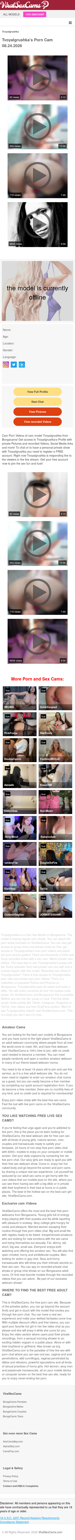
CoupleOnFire (48, 862)
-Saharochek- (48, 837)
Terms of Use (10, 1481)
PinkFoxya (10, 733)
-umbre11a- (11, 862)
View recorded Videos (37, 421)
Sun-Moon (46, 811)
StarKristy (46, 733)
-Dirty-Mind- (11, 837)
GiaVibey (9, 888)
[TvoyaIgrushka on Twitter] (15, 365)
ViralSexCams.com (50, 1532)
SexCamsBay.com (13, 1441)
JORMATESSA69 (50, 914)
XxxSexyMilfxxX (50, 759)
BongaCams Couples (14, 1411)
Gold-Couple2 (48, 707)
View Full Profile (37, 392)
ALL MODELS (11, 14)
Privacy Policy (10, 1476)
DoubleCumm (12, 759)
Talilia (43, 888)
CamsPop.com (11, 1451)
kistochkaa (10, 811)
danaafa (9, 785)
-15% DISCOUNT (34, 14)
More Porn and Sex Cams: (37, 679)
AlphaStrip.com (11, 1446)
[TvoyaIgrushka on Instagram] (7, 365)
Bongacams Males (13, 1406)
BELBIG (9, 707)
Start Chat (37, 402)
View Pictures (37, 411)
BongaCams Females (15, 1401)
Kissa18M (46, 785)
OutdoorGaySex (14, 914)
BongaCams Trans (13, 1416)
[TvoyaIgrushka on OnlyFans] (23, 365)
